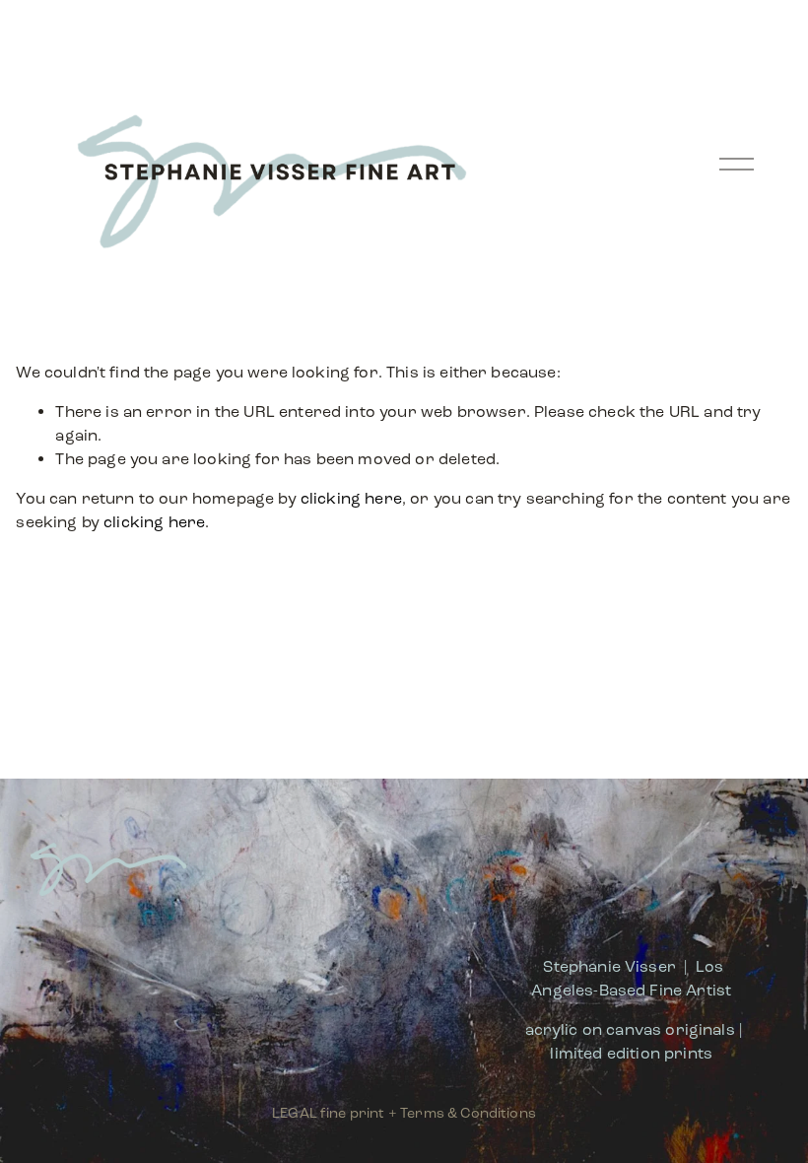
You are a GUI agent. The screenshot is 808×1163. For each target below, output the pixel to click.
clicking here (351, 498)
